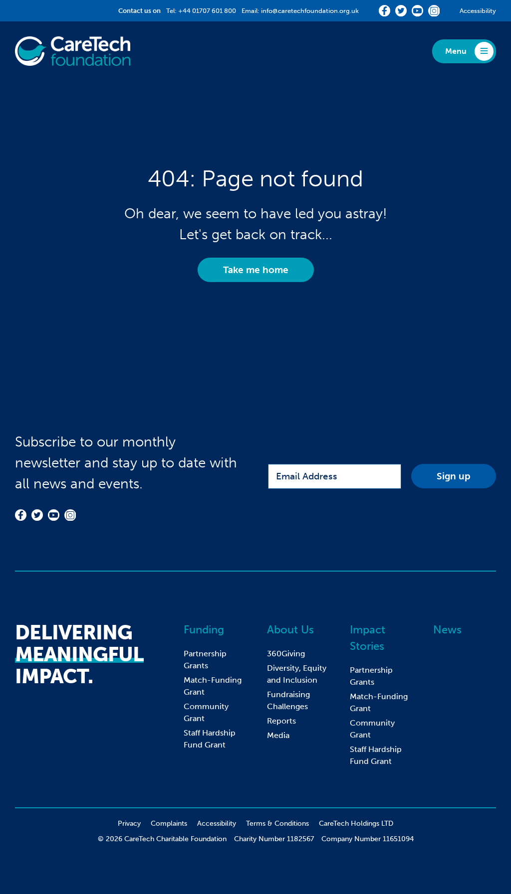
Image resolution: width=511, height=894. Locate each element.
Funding (204, 629)
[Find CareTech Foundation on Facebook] (384, 10)
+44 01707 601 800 (207, 10)
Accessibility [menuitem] (216, 823)
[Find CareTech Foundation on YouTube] (417, 10)
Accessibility (478, 10)
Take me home (255, 270)
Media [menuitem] (278, 735)
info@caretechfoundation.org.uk (310, 10)
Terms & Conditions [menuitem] (277, 823)
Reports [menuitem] (281, 721)
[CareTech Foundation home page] (72, 51)
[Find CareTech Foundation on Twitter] (401, 10)
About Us (290, 629)
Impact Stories (367, 638)
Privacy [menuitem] (129, 823)
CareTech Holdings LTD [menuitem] (356, 823)
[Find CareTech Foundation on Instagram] (434, 10)
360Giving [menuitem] (286, 653)
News (447, 629)
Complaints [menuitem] (169, 823)
